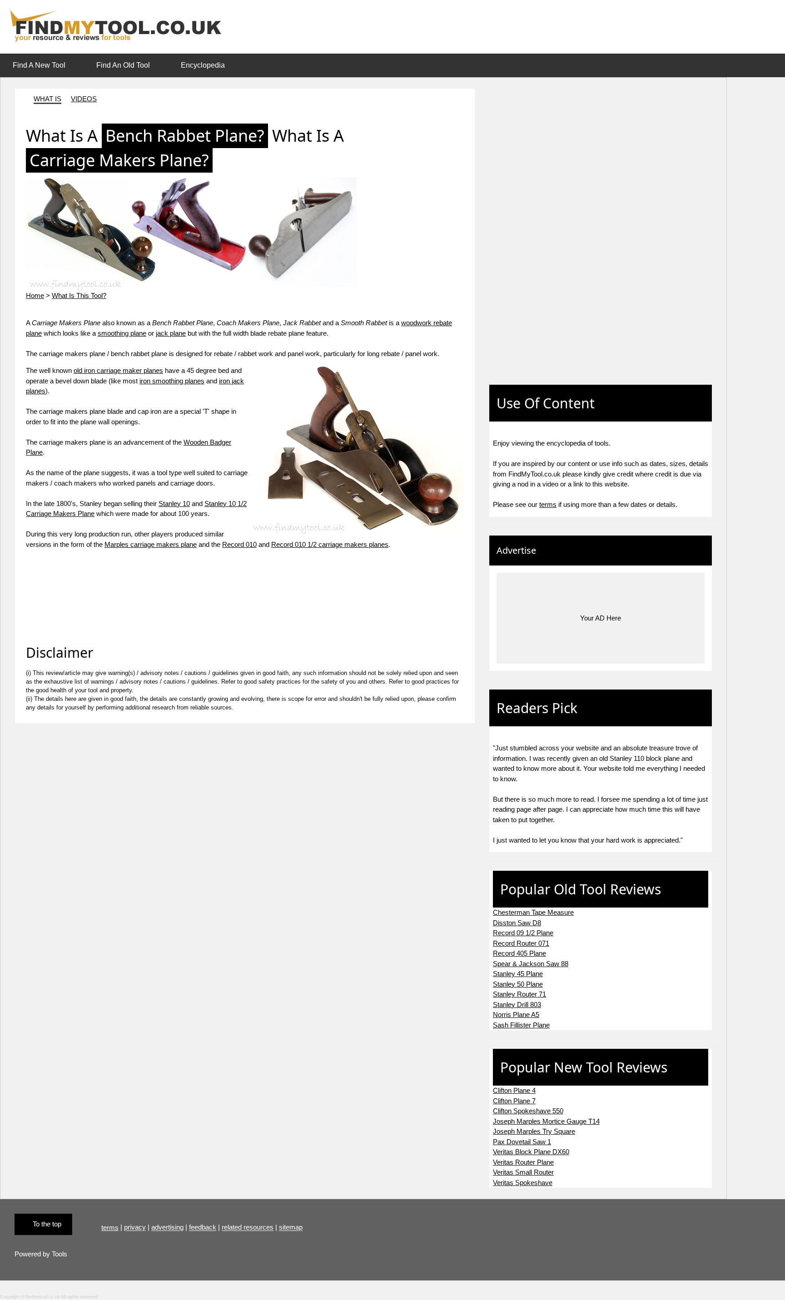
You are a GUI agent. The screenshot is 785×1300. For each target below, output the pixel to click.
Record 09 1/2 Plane (523, 933)
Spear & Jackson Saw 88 (530, 964)
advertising (167, 1227)
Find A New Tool (39, 65)
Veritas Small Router (523, 1172)
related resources (247, 1227)
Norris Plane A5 (516, 1014)
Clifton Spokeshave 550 (528, 1111)
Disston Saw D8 (517, 923)
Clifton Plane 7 (514, 1101)
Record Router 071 (521, 943)
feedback (202, 1227)
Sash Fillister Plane (521, 1025)
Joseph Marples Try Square (534, 1131)
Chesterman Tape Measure (533, 912)
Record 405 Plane (519, 953)
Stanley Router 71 (519, 994)
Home (35, 295)
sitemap (291, 1227)
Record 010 (239, 544)
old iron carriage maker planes (118, 370)
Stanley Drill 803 (517, 1004)
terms (547, 504)
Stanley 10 (174, 503)
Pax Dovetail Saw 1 (522, 1142)
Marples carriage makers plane (150, 544)
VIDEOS (84, 99)
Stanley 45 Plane (518, 973)
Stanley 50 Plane (518, 984)
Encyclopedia (203, 65)
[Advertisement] (518, 217)
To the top (47, 1224)
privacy (135, 1227)
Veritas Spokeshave (522, 1182)
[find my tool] (119, 26)
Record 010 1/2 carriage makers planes (329, 544)
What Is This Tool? (79, 295)
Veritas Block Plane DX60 (531, 1152)
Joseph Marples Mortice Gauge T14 (546, 1121)
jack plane (171, 333)
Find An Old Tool (123, 65)
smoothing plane (122, 333)
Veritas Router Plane (523, 1162)
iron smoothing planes (171, 381)
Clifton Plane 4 (514, 1090)
